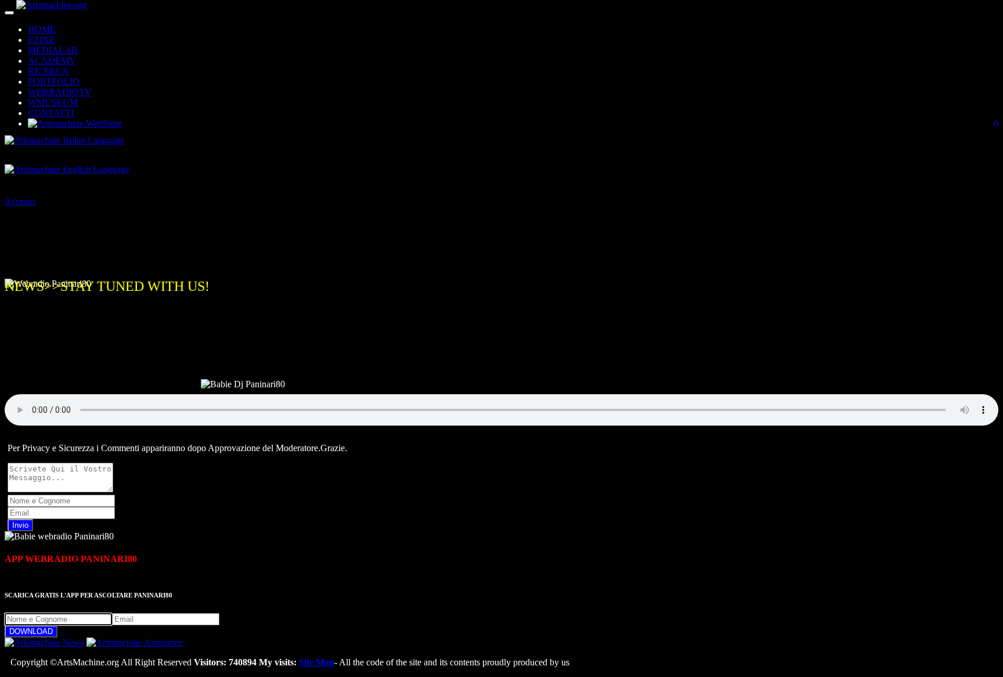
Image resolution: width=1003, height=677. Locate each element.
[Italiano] (64, 143)
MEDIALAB (53, 50)
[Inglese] (67, 172)
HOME (42, 29)
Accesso (20, 201)
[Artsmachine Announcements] (134, 642)
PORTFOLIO (54, 82)
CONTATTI (51, 113)
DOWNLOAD (31, 631)
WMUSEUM (53, 102)
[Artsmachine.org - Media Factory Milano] (51, 10)
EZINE (41, 40)
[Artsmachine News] (44, 642)
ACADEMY (52, 61)
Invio (20, 525)
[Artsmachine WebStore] (75, 123)
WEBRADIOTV (60, 92)
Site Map (316, 662)
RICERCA (48, 71)
